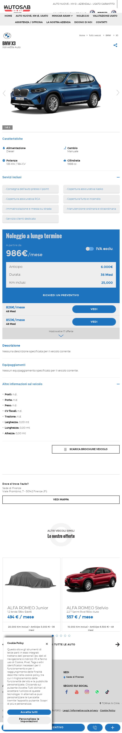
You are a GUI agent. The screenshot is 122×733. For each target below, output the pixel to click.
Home (8, 16)
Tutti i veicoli (95, 35)
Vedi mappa (61, 499)
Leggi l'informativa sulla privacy (80, 710)
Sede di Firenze (75, 677)
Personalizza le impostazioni (29, 720)
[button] (53, 636)
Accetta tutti (29, 712)
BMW (108, 35)
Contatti (101, 22)
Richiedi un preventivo (61, 295)
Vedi (94, 309)
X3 (117, 35)
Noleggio (83, 16)
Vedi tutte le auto (61, 644)
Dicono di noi (83, 22)
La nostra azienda (58, 22)
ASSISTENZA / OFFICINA (29, 22)
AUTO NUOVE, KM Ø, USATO (32, 16)
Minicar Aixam (61, 16)
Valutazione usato (105, 16)
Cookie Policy (107, 710)
